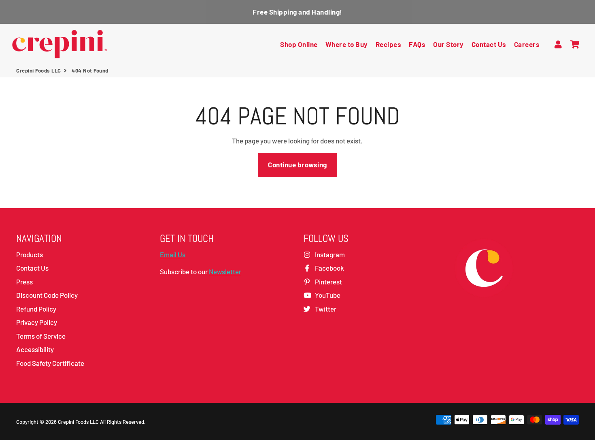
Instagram (329, 254)
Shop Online (299, 44)
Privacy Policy (36, 322)
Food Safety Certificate (50, 363)
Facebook (329, 268)
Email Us (172, 254)
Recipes (389, 44)
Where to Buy (346, 44)
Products (29, 254)
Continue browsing (297, 164)
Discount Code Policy (47, 295)
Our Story (448, 44)
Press (24, 282)
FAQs (417, 44)
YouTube (327, 295)
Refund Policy (36, 309)
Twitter (325, 309)
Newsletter (225, 271)
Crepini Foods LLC (38, 70)
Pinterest (328, 282)
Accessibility (35, 349)
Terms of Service (41, 336)
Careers (527, 44)
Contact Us (489, 44)
